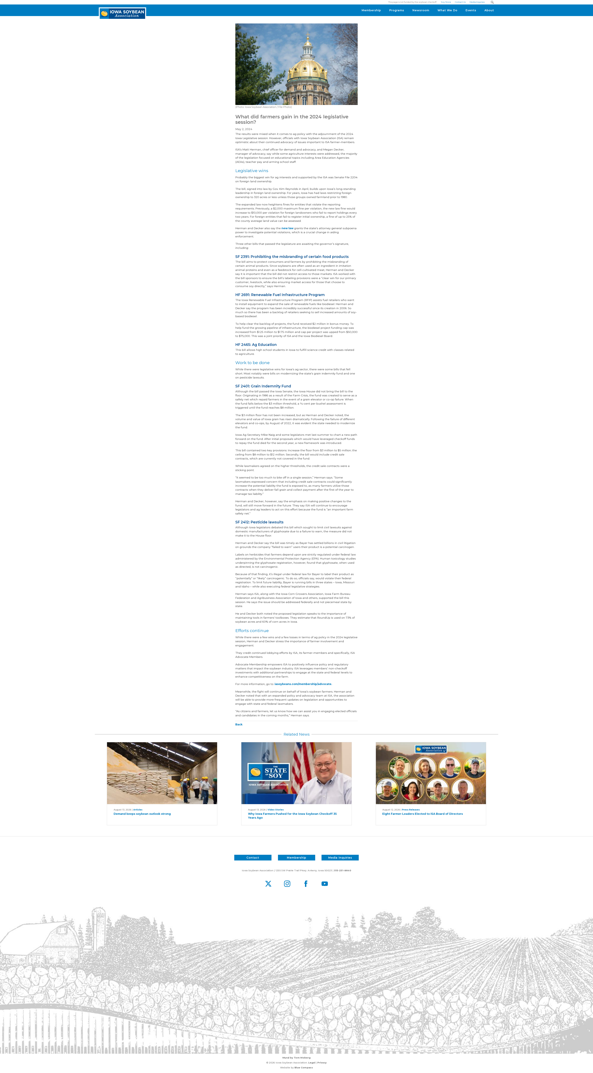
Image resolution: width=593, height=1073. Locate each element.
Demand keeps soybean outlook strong (142, 813)
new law (288, 228)
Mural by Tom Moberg (296, 1057)
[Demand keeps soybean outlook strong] (162, 773)
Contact (252, 857)
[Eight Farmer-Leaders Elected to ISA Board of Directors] (431, 773)
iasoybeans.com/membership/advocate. (303, 684)
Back (238, 724)
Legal (311, 1062)
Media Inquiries (340, 857)
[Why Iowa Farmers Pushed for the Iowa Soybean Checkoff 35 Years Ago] (296, 773)
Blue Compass (303, 1067)
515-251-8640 (342, 870)
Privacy (322, 1062)
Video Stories (276, 809)
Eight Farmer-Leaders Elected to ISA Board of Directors (422, 813)
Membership (296, 857)
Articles (137, 809)
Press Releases (411, 809)
